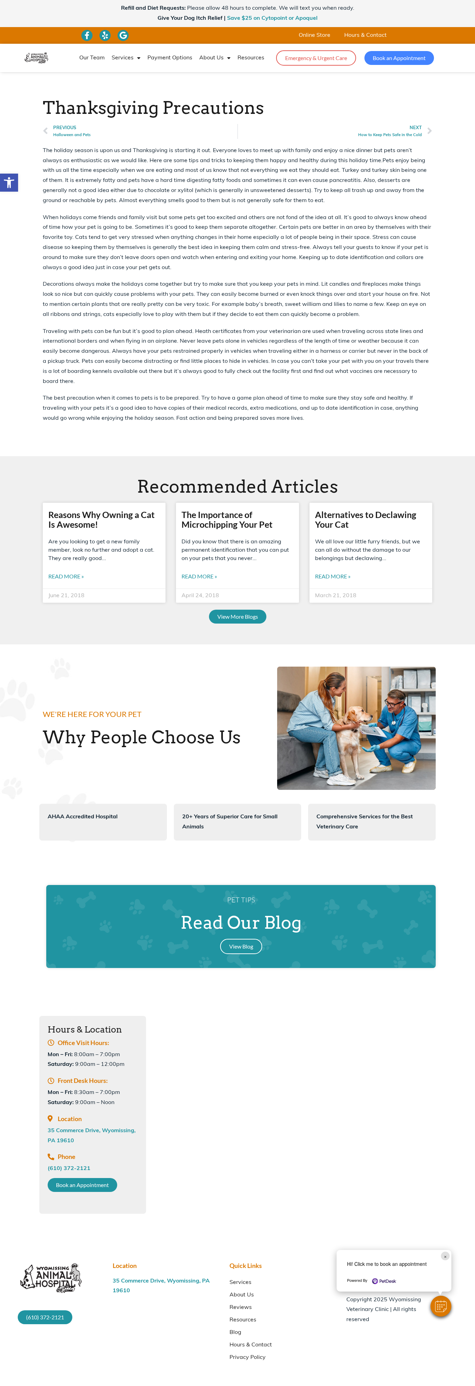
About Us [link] (211, 58)
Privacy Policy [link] (248, 1357)
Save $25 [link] (272, 18)
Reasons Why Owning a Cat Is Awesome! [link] (101, 519)
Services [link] (123, 58)
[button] (440, 1306)
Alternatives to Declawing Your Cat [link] (365, 519)
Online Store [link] (314, 35)
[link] (9, 183)
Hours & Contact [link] (365, 35)
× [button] (445, 1256)
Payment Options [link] (169, 58)
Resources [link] (251, 58)
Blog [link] (235, 1332)
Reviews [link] (241, 1307)
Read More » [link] (66, 576)
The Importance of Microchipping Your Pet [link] (227, 519)
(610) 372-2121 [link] (69, 1168)
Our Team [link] (92, 58)
